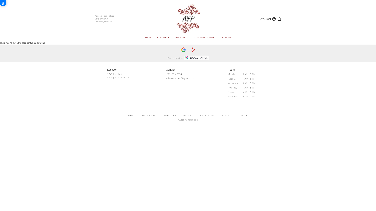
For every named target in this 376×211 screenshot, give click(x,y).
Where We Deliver (206, 115)
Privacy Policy (169, 115)
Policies (186, 115)
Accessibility (227, 115)
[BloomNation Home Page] (196, 58)
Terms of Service (147, 115)
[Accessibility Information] (3, 3)
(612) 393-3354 (174, 74)
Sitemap (244, 115)
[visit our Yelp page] (193, 49)
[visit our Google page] (183, 49)
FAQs (130, 115)
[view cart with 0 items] (279, 19)
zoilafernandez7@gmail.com (180, 78)
